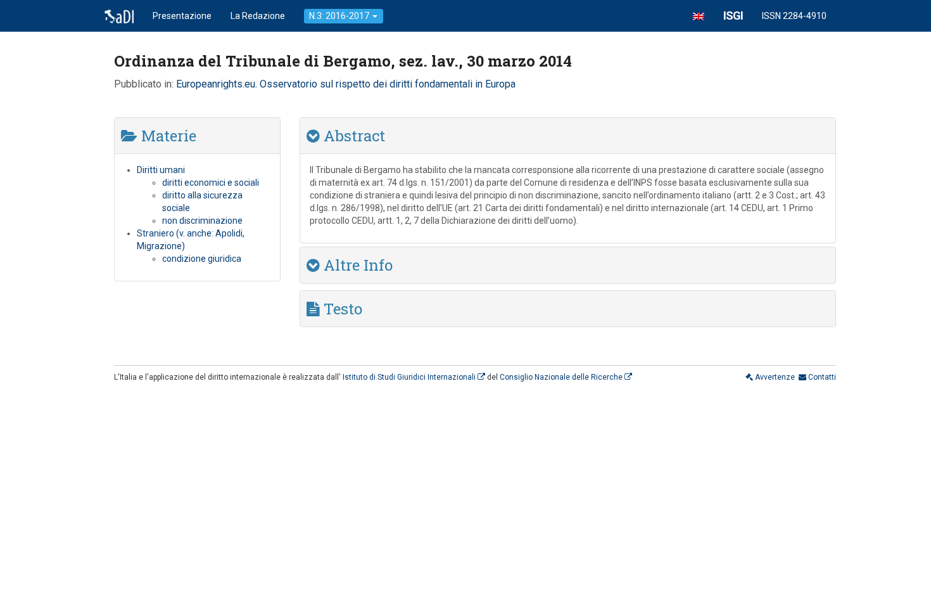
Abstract (352, 136)
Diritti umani (161, 170)
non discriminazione (202, 221)
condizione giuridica (201, 259)
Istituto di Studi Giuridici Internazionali (410, 377)
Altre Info (356, 265)
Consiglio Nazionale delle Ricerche (562, 377)
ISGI (733, 15)
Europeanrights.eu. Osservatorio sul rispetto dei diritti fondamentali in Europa (346, 84)
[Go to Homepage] (119, 16)
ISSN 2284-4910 (794, 16)
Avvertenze (774, 377)
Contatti (821, 377)
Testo (341, 309)
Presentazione (182, 16)
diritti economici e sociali (210, 182)
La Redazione (258, 16)
